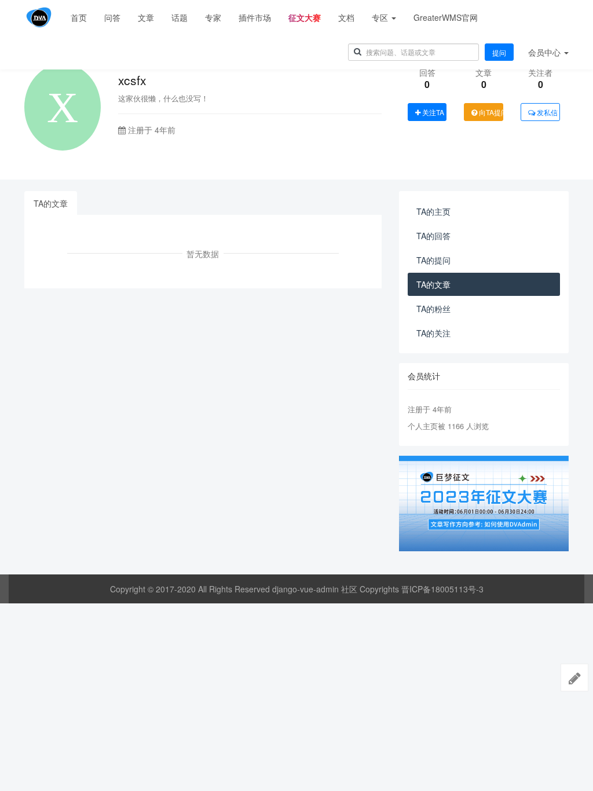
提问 (499, 52)
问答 (112, 17)
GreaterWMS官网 (445, 17)
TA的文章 (51, 203)
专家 (213, 17)
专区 (381, 17)
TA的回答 (433, 235)
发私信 (546, 112)
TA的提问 (433, 260)
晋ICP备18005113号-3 (442, 589)
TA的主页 (433, 211)
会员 (544, 52)
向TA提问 (490, 112)
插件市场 (255, 17)
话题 (179, 17)
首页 (79, 17)
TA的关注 (433, 333)
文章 (146, 17)
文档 (346, 17)
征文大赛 (304, 17)
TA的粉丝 (433, 308)
